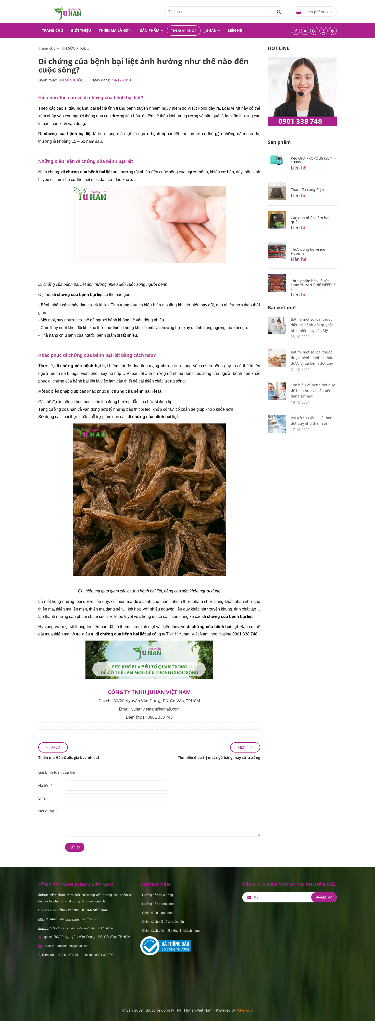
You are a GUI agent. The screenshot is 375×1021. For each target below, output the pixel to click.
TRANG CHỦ (52, 30)
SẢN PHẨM (149, 30)
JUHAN (210, 30)
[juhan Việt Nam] (67, 12)
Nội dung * (47, 811)
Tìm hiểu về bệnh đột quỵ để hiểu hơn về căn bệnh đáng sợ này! (313, 390)
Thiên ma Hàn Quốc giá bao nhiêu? (68, 757)
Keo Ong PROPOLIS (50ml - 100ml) (313, 160)
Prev (55, 747)
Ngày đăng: (101, 80)
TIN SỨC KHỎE (183, 30)
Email (43, 798)
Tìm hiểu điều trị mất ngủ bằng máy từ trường (219, 757)
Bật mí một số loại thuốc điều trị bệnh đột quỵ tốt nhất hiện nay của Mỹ (312, 325)
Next (242, 747)
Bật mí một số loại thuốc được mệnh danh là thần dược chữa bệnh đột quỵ (312, 358)
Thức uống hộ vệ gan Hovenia (309, 251)
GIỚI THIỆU (81, 30)
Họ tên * (45, 785)
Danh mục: (47, 80)
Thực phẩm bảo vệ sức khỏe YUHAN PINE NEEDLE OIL (313, 284)
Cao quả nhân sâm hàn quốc (311, 219)
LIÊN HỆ (235, 30)
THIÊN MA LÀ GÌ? (114, 30)
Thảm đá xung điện (307, 189)
